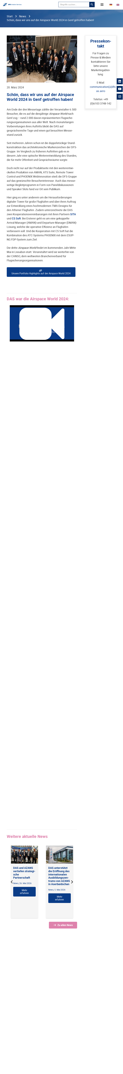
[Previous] (12, 882)
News (51, 889)
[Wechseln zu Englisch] (118, 4)
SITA (73, 214)
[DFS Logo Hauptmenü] (12, 4)
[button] (102, 4)
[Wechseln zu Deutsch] (111, 4)
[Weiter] (72, 882)
